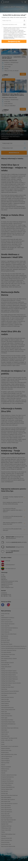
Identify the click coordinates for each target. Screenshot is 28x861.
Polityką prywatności (8, 37)
